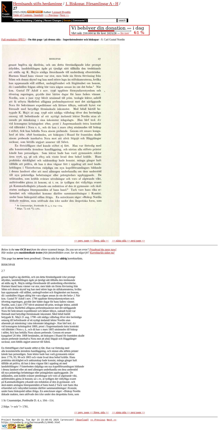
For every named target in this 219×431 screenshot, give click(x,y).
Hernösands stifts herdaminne (37, 3)
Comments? (79, 20)
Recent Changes (52, 20)
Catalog (38, 20)
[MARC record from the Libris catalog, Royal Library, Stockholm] (31, 12)
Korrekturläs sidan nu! (102, 252)
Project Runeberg (23, 20)
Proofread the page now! (102, 249)
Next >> (64, 15)
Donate (67, 20)
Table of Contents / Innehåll (28, 15)
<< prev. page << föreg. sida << (91, 240)
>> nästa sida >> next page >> (128, 240)
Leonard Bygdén (61, 12)
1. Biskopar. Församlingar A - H (91, 3)
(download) (82, 419)
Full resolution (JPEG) (13, 39)
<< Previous (51, 15)
